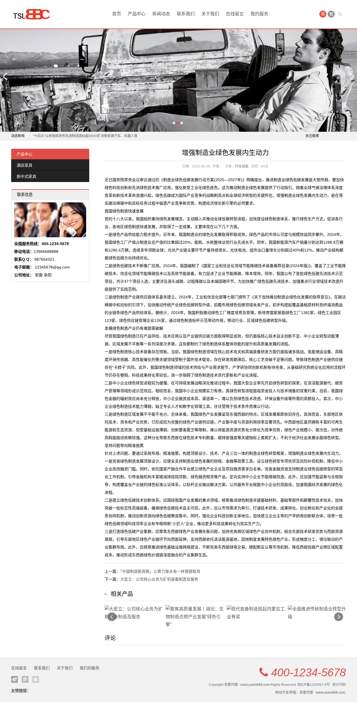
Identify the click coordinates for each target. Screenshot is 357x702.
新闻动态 (161, 13)
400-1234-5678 (308, 672)
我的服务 (259, 13)
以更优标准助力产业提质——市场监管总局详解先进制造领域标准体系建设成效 (91, 136)
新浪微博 (14, 679)
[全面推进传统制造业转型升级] (317, 613)
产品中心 (137, 13)
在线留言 (235, 13)
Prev (111, 616)
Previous (5, 76)
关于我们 (210, 13)
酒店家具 (24, 165)
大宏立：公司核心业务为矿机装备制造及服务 (159, 579)
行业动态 (242, 166)
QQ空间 (35, 679)
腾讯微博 (25, 679)
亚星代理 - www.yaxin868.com (247, 685)
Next (351, 76)
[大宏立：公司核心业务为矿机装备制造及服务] (134, 613)
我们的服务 (89, 668)
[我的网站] (33, 14)
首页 (116, 13)
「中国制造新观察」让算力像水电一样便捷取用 (160, 571)
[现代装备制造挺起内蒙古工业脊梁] (256, 613)
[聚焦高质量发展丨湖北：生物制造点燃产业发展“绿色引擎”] (195, 617)
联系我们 (186, 13)
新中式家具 (26, 176)
